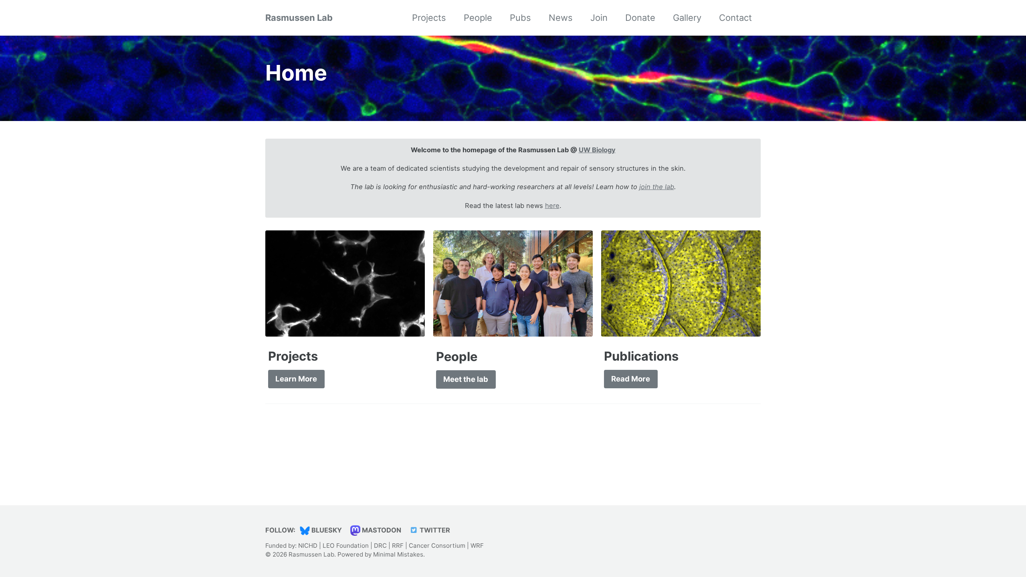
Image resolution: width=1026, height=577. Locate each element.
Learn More (296, 378)
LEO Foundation (346, 545)
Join (599, 17)
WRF (477, 545)
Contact (735, 17)
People (478, 17)
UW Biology (597, 150)
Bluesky (326, 530)
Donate (640, 17)
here (552, 206)
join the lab (656, 187)
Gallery (687, 17)
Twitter (434, 530)
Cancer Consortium (437, 545)
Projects (429, 17)
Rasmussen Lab (299, 17)
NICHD (307, 545)
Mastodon (380, 530)
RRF (398, 545)
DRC (380, 545)
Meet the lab (465, 379)
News (561, 17)
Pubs (520, 17)
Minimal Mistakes (398, 554)
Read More (630, 378)
